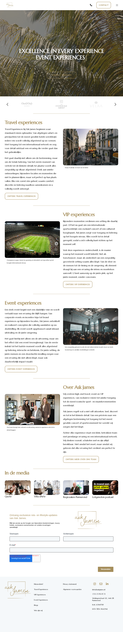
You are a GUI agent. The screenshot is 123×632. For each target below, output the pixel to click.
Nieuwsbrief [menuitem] (38, 584)
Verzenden (106, 569)
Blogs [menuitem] (36, 605)
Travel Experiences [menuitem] (41, 589)
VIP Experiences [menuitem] (40, 595)
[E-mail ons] (100, 583)
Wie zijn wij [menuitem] (38, 610)
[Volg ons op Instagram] (94, 583)
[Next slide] (114, 149)
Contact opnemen (62, 75)
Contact (104, 5)
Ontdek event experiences (21, 369)
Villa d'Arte (40, 496)
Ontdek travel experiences (21, 196)
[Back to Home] (9, 8)
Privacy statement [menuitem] (70, 584)
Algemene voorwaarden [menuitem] (72, 589)
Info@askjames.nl (98, 590)
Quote (8, 496)
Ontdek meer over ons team (81, 459)
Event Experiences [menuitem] (41, 600)
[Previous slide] (66, 149)
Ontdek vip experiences (78, 284)
